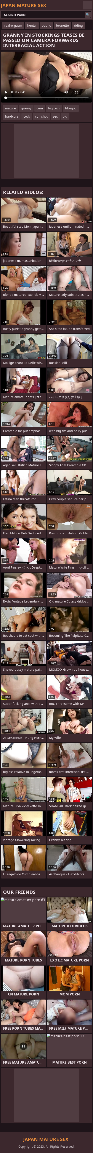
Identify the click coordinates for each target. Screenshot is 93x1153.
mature (10, 108)
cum (40, 108)
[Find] (88, 15)
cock (27, 116)
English (87, 5)
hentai (32, 25)
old (65, 116)
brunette (62, 25)
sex (55, 116)
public (46, 25)
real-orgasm (13, 25)
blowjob (71, 108)
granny (26, 108)
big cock (54, 108)
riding (78, 25)
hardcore (11, 116)
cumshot (41, 116)
